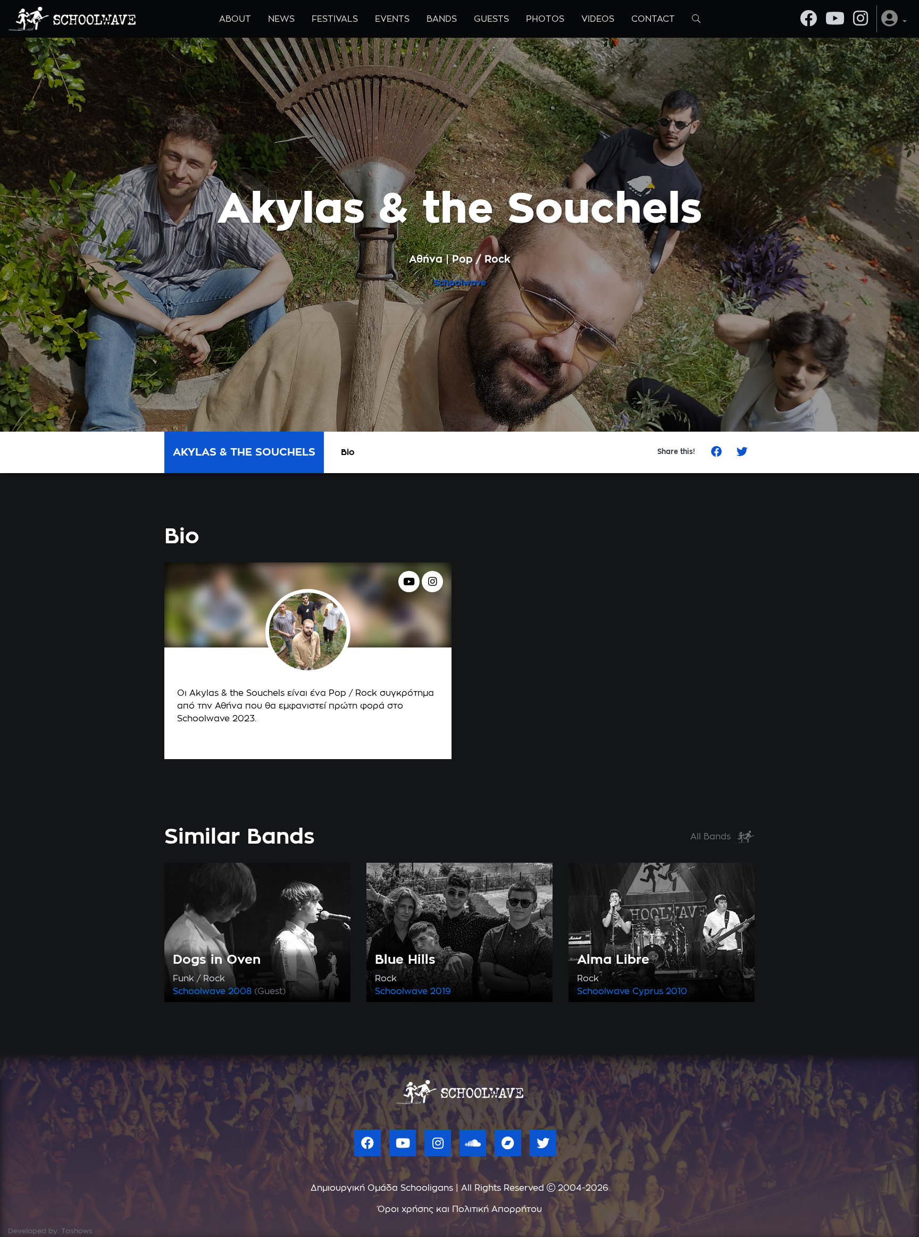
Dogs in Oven (217, 960)
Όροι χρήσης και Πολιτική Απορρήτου (460, 1209)
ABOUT (235, 19)
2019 (440, 991)
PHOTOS (545, 19)
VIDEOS (597, 19)
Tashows (77, 1231)
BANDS (442, 19)
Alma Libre (613, 960)
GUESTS (491, 19)
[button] (894, 18)
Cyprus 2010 (659, 991)
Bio (348, 452)
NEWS (281, 19)
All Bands (711, 836)
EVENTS (392, 19)
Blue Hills (405, 960)
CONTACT (653, 19)
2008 (257, 991)
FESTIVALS (335, 19)
